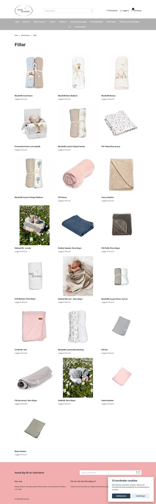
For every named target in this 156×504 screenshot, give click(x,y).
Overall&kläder (96, 22)
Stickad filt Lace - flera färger (70, 299)
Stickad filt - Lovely (23, 248)
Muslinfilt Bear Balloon (68, 96)
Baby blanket (20, 451)
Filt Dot (104, 350)
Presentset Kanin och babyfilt (27, 146)
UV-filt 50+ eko (21, 350)
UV (69, 27)
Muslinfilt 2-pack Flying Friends (71, 146)
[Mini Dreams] (24, 10)
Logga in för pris (21, 99)
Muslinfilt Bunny (108, 96)
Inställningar (140, 496)
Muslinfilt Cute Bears (24, 96)
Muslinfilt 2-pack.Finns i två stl (114, 299)
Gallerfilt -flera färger (66, 400)
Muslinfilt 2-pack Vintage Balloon (29, 197)
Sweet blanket (107, 400)
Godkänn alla (121, 496)
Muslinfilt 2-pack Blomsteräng (71, 350)
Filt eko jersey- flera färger (26, 400)
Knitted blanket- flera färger (70, 248)
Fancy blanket (107, 197)
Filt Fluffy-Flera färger (110, 248)
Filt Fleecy (62, 197)
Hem (17, 22)
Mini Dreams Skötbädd (129, 22)
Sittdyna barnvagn (78, 22)
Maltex (62, 22)
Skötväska (111, 22)
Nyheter (26, 22)
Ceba (52, 22)
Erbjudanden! (80, 27)
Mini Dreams (39, 22)
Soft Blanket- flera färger (25, 299)
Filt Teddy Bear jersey (110, 146)
